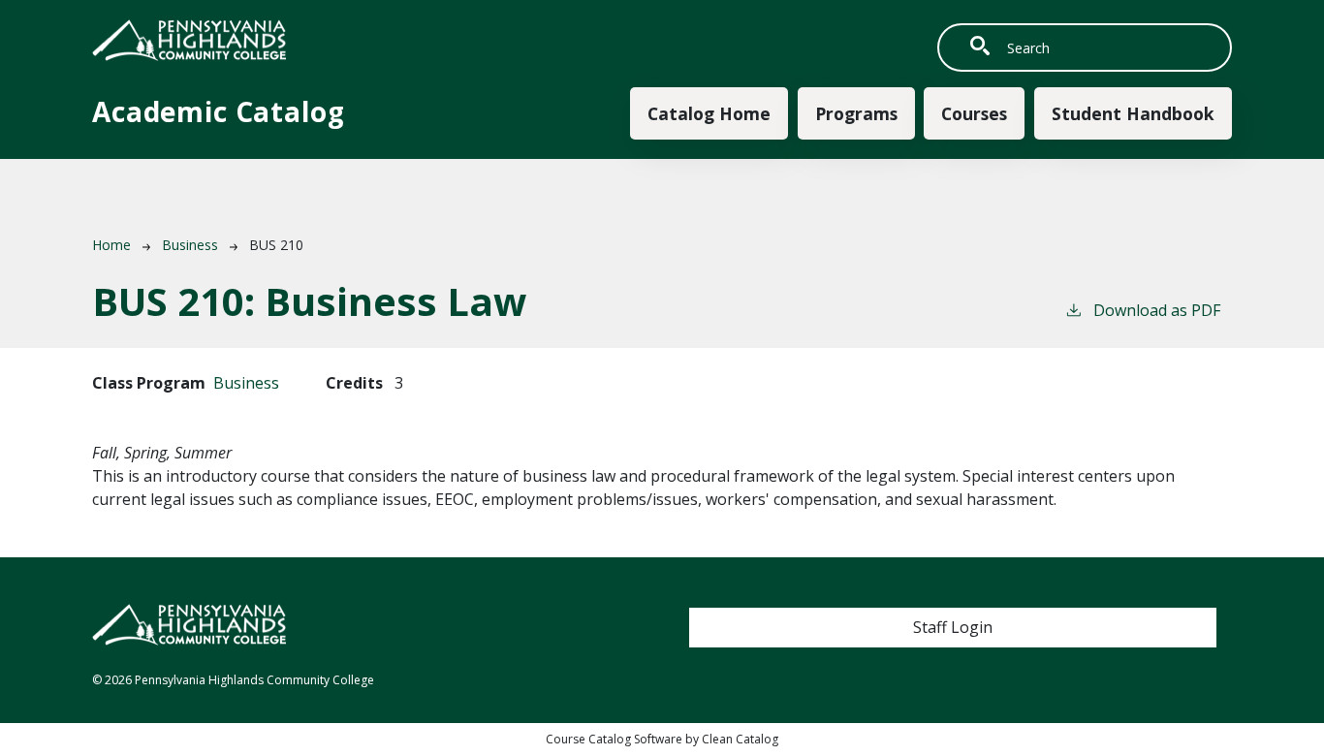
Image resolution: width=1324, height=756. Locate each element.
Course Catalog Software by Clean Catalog (662, 739)
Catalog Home (709, 113)
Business (190, 245)
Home (111, 245)
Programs (856, 113)
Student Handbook (1133, 113)
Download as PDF (1156, 310)
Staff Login (953, 627)
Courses (974, 113)
